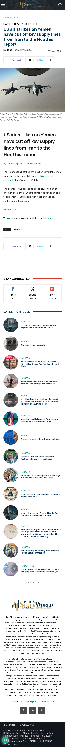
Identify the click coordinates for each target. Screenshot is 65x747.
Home (6, 17)
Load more (31, 582)
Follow (32, 287)
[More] (50, 59)
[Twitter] (41, 710)
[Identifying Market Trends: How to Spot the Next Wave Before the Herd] (10, 512)
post (10, 218)
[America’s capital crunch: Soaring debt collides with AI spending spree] (10, 418)
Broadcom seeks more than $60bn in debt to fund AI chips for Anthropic (39, 382)
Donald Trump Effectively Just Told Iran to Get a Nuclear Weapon (40, 552)
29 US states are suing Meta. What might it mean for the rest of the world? (41, 476)
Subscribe (52, 287)
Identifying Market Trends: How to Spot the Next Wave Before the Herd (40, 514)
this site (47, 218)
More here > (9, 209)
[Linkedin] (32, 710)
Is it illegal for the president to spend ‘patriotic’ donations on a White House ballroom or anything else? (39, 401)
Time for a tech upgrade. (33, 345)
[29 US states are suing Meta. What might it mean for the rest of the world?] (10, 475)
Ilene (9, 50)
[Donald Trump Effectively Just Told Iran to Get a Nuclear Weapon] (10, 550)
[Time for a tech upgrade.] (10, 343)
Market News (27, 566)
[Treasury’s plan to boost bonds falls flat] (10, 437)
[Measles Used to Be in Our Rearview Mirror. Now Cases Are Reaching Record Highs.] (10, 362)
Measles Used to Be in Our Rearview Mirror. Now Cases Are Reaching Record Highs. (40, 364)
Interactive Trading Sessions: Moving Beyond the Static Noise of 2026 (39, 326)
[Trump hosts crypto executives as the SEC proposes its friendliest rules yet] (10, 569)
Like (13, 287)
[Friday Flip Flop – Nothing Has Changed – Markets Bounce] (10, 494)
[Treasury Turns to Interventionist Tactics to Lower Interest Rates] (10, 456)
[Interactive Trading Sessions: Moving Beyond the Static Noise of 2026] (10, 325)
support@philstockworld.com (38, 701)
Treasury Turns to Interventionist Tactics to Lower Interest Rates (37, 458)
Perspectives (29, 24)
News (17, 24)
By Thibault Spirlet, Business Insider (22, 163)
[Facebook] (23, 710)
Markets (16, 17)
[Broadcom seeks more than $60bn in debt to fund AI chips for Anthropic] (10, 381)
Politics (17, 229)
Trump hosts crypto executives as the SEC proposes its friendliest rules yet (40, 570)
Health (24, 526)
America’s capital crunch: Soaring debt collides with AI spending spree (40, 420)
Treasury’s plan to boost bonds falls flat (41, 439)
